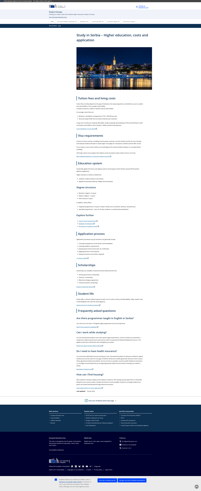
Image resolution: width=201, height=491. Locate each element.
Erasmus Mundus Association (129, 423)
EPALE (122, 418)
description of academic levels (88, 226)
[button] (137, 7)
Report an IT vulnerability (56, 470)
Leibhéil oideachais (56, 420)
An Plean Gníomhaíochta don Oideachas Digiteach (99, 423)
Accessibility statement (56, 450)
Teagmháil (97, 466)
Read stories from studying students (87, 305)
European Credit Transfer (92, 420)
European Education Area (57, 438)
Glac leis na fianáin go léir (107, 480)
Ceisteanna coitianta (129, 21)
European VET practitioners (128, 420)
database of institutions (86, 224)
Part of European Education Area (58, 17)
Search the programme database (86, 327)
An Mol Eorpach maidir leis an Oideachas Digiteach (134, 425)
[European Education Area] (58, 6)
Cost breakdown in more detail (85, 129)
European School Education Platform (131, 415)
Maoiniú (53, 423)
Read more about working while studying (88, 346)
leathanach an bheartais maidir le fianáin (70, 482)
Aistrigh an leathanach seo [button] (143, 6)
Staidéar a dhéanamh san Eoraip (94, 418)
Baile (52, 21)
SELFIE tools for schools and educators (96, 415)
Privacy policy (98, 470)
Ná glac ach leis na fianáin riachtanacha (132, 480)
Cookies (88, 470)
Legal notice (108, 470)
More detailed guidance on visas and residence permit (92, 156)
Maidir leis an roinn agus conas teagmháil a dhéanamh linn (98, 442)
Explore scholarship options (84, 287)
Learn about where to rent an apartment (88, 388)
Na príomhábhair (55, 418)
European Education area (57, 415)
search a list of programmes (87, 221)
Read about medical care (84, 369)
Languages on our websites (75, 470)
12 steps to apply (81, 258)
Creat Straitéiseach (91, 425)
